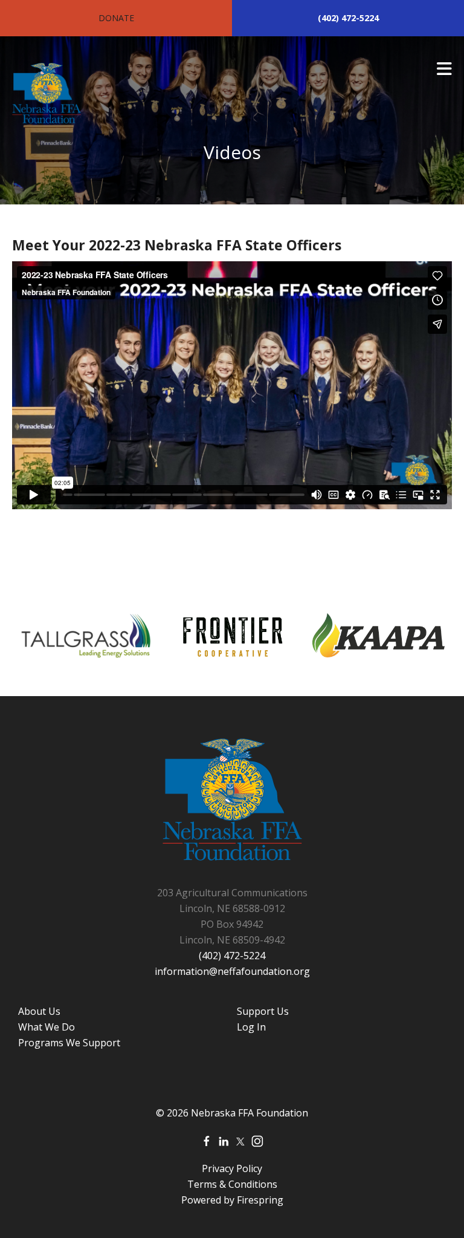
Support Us (263, 1011)
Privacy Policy (232, 1168)
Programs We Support (69, 1042)
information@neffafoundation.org (232, 971)
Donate (116, 18)
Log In (251, 1027)
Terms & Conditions (232, 1184)
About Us (39, 1011)
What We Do (46, 1027)
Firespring (260, 1200)
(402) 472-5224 (348, 18)
